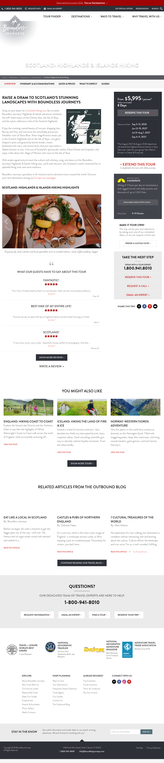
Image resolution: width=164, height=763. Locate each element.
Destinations (13, 77)
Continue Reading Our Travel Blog (81, 563)
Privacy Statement (153, 747)
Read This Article (12, 547)
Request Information (36, 615)
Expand (98, 245)
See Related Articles (140, 551)
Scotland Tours (36, 77)
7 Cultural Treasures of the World (132, 519)
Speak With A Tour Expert (138, 267)
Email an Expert (71, 615)
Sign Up (146, 732)
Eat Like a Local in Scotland (25, 517)
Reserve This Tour (137, 113)
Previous (6, 221)
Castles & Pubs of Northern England (78, 519)
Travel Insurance (90, 684)
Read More (51, 294)
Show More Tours (81, 463)
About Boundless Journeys (33, 680)
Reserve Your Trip (128, 615)
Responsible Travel (30, 692)
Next (97, 221)
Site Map (139, 747)
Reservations (142, 8)
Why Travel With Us (30, 684)
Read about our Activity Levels (137, 202)
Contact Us (58, 700)
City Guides (58, 696)
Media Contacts (29, 712)
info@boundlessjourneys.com (91, 751)
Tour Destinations (60, 684)
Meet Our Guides (29, 696)
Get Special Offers (124, 8)
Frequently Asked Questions (65, 688)
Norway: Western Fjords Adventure (130, 423)
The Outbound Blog (61, 704)
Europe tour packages (45, 178)
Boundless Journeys (15, 28)
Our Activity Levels (30, 688)
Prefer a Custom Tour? (137, 243)
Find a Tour (98, 615)
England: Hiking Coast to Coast (28, 421)
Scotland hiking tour (37, 110)
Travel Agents (58, 692)
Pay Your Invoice (90, 692)
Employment (27, 700)
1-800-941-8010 (82, 602)
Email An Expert (137, 295)
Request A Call (137, 286)
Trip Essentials (89, 680)
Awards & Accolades (30, 704)
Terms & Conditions (91, 688)
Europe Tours (24, 77)
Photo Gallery (28, 708)
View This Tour (10, 444)
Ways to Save (58, 680)
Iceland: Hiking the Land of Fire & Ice (82, 423)
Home (4, 77)
